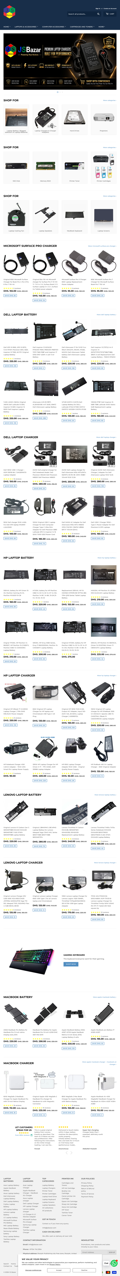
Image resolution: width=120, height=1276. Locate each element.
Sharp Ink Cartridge (69, 1204)
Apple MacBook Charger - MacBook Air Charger (30, 1193)
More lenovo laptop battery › (105, 795)
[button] (8, 288)
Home (6, 27)
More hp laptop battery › (107, 558)
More (101, 27)
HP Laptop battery (11, 1209)
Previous (7, 61)
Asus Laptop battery (11, 1193)
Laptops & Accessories (26, 27)
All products (47, 1211)
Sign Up (112, 1252)
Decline (84, 1270)
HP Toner (65, 1210)
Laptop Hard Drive (49, 1196)
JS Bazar (12, 1272)
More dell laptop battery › (106, 314)
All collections (47, 1208)
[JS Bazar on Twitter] (110, 1264)
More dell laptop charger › (106, 437)
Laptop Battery (48, 1185)
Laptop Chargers (48, 1188)
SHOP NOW (71, 964)
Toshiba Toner (67, 1213)
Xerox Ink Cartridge (69, 1207)
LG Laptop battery (11, 1217)
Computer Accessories (53, 27)
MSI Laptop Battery (11, 1225)
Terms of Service (87, 1194)
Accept (59, 1270)
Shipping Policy (87, 1186)
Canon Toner (67, 1215)
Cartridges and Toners (81, 27)
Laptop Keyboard (49, 1199)
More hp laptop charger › (106, 675)
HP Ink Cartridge (68, 1188)
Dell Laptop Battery (11, 1201)
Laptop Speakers (48, 1205)
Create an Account (110, 8)
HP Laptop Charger (30, 1206)
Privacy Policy (86, 1183)
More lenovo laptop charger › (105, 863)
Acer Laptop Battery (11, 1185)
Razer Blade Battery (11, 1228)
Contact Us (8, 1266)
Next (112, 61)
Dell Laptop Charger (31, 1203)
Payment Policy (87, 1197)
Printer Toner (47, 1191)
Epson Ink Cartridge (69, 1201)
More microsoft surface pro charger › (102, 246)
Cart (111, 14)
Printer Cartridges (49, 1194)
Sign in (98, 8)
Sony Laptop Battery (11, 1236)
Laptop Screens (48, 1202)
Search (6, 1264)
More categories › (109, 100)
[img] (24, 1133)
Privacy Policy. (55, 1264)
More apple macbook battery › (104, 997)
